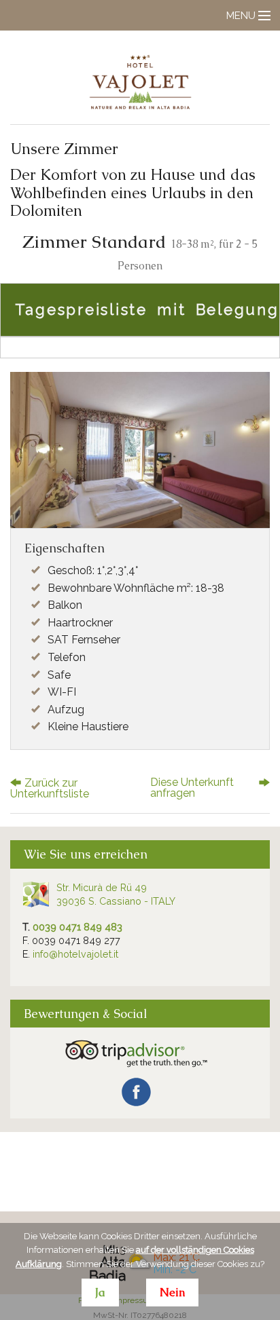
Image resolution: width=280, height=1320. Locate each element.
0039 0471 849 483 (77, 926)
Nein (172, 1292)
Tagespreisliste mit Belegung (147, 309)
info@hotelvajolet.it (75, 954)
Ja (100, 1292)
